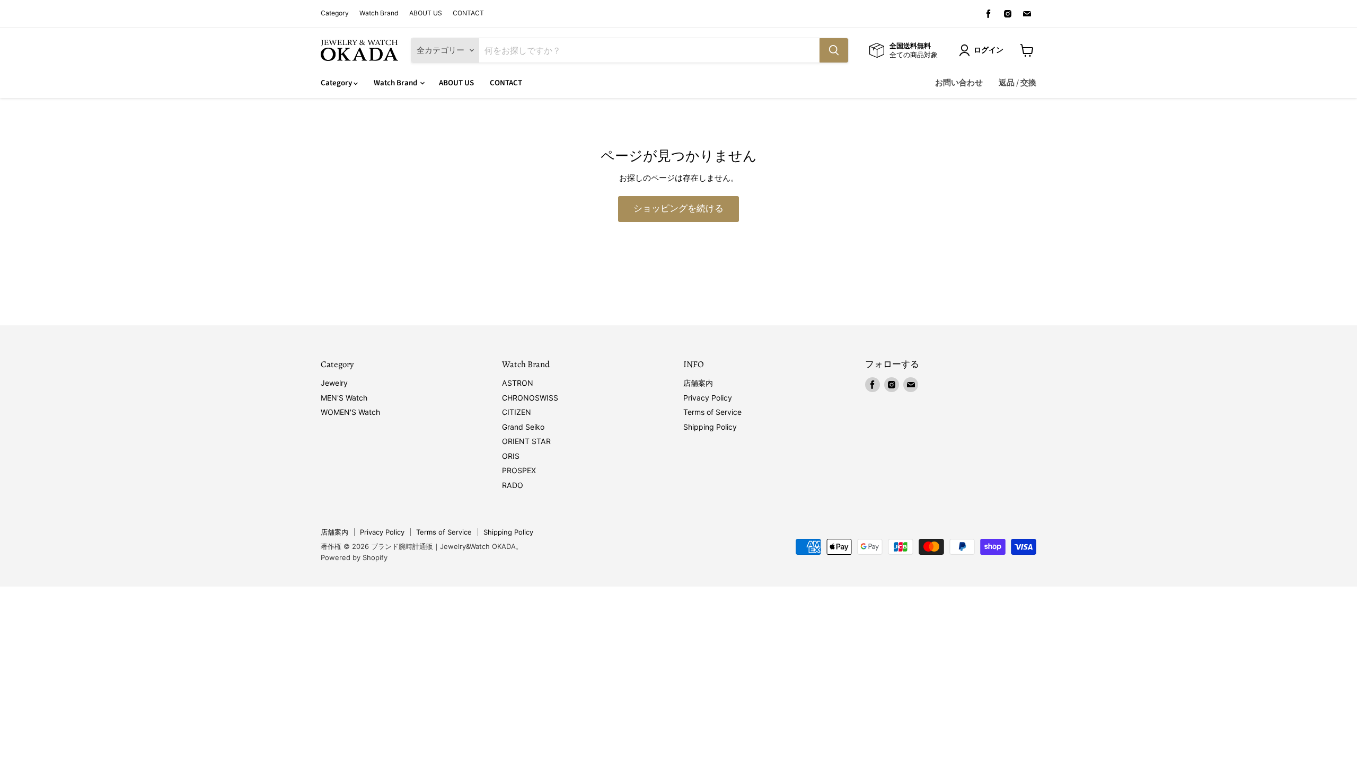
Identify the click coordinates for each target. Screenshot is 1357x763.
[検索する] (834, 50)
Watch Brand (379, 13)
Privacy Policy (707, 397)
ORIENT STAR (526, 441)
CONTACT (468, 13)
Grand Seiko (523, 426)
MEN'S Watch (344, 397)
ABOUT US (425, 13)
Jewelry (334, 382)
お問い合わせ (959, 82)
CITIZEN (516, 411)
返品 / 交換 (1017, 82)
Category (335, 13)
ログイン (988, 50)
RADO (512, 485)
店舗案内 (698, 382)
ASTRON (517, 382)
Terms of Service (712, 411)
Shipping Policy (710, 426)
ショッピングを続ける (678, 208)
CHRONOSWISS (530, 397)
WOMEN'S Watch (350, 411)
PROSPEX (519, 470)
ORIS (510, 455)
